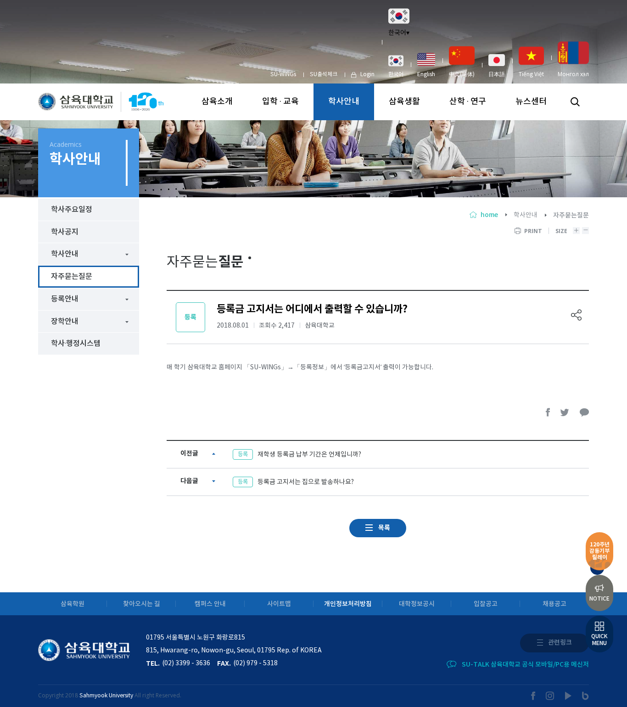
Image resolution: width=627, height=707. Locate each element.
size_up (576, 230)
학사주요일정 (71, 209)
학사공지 (64, 232)
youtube (568, 695)
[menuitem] (395, 66)
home (489, 215)
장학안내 (64, 321)
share (576, 315)
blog (585, 695)
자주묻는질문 (71, 276)
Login (367, 75)
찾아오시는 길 (141, 604)
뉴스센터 (531, 101)
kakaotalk (584, 412)
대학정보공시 (417, 604)
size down (585, 230)
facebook (548, 412)
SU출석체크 (323, 75)
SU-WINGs (283, 75)
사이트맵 (279, 604)
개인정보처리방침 (348, 604)
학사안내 (343, 101)
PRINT (533, 231)
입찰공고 (486, 604)
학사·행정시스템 (76, 343)
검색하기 (575, 102)
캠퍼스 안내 (210, 604)
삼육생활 (404, 101)
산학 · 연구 (467, 101)
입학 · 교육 (280, 101)
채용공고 (554, 604)
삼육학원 (72, 604)
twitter (565, 412)
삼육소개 (217, 101)
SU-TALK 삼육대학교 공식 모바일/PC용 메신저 (525, 664)
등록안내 (64, 299)
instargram (550, 695)
